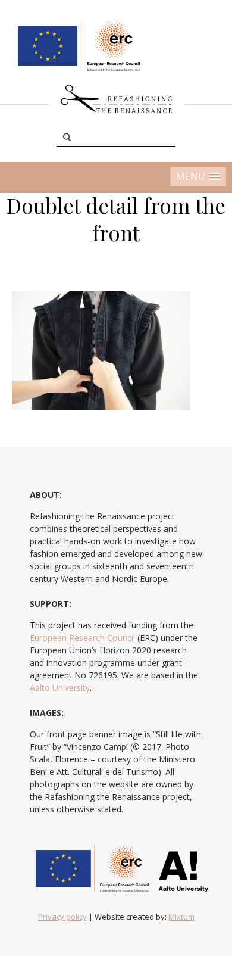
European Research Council (82, 637)
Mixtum (181, 916)
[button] (198, 176)
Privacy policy (62, 916)
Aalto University (60, 687)
